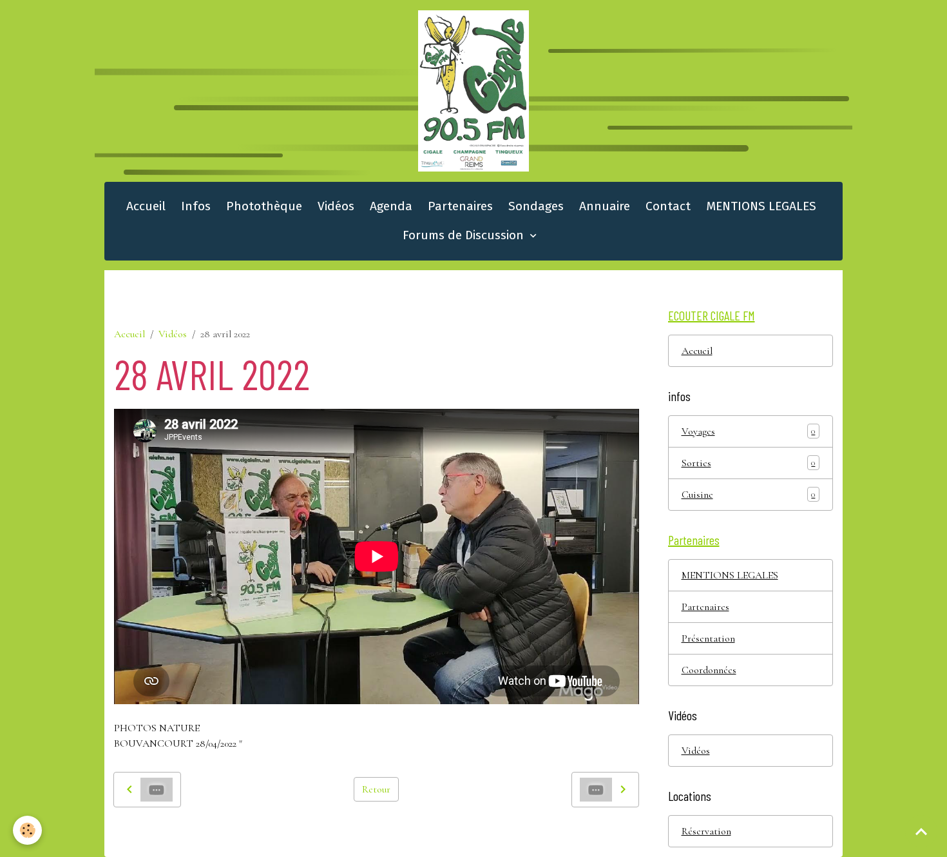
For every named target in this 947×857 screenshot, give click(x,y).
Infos (196, 206)
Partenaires (460, 206)
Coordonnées (709, 670)
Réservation (706, 831)
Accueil (146, 206)
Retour (376, 789)
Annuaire (604, 206)
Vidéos (336, 206)
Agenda (391, 206)
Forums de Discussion (465, 235)
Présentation (708, 638)
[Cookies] (27, 830)
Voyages (749, 431)
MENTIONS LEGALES (761, 206)
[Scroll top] (921, 831)
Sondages (536, 206)
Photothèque (264, 206)
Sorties (749, 463)
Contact (668, 206)
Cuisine (749, 494)
